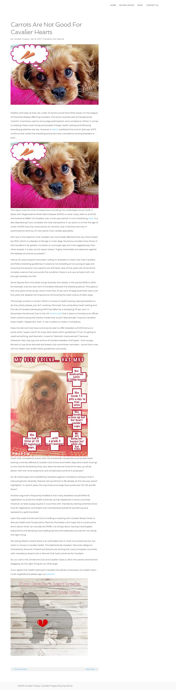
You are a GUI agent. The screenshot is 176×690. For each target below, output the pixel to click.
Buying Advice (126, 5)
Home (113, 5)
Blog (140, 5)
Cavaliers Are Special (53, 39)
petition (51, 574)
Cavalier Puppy (21, 39)
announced (56, 313)
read (91, 218)
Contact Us (152, 5)
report (55, 129)
